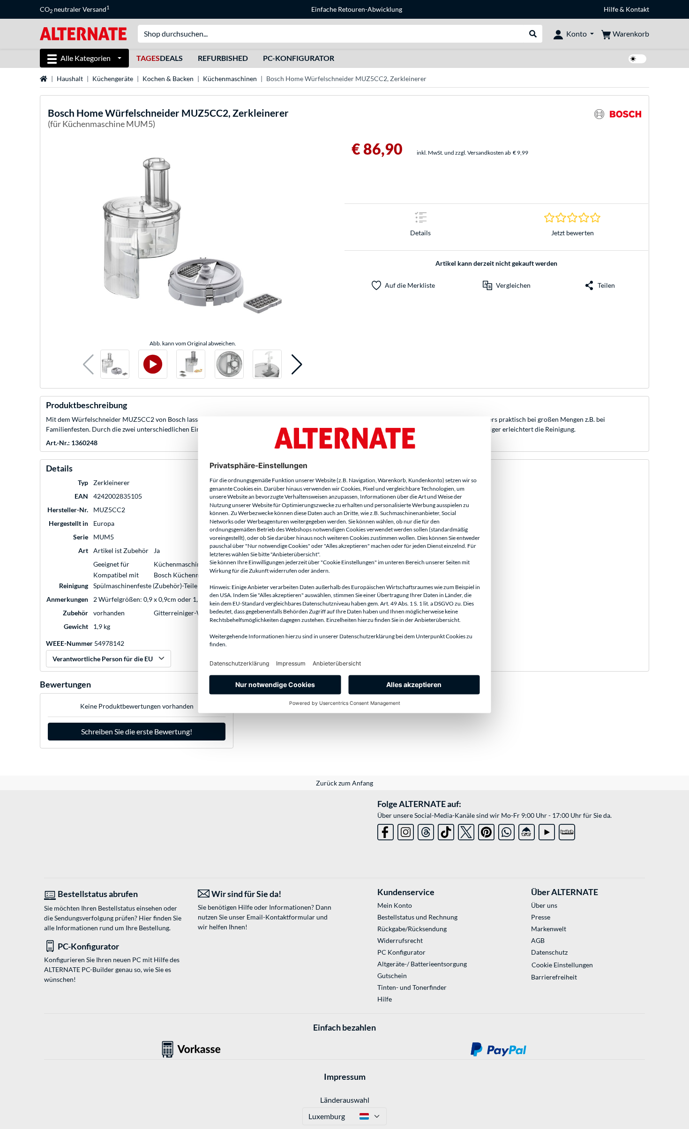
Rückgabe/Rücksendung (412, 929)
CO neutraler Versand (74, 9)
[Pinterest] (486, 830)
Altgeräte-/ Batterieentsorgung (422, 964)
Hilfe (611, 9)
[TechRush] (526, 830)
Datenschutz (549, 952)
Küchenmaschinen (230, 78)
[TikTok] (446, 830)
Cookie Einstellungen (562, 965)
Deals (159, 57)
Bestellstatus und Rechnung (417, 917)
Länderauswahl (344, 1099)
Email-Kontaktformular (281, 917)
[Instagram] (405, 830)
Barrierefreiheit (554, 977)
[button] (88, 364)
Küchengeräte (112, 78)
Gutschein (392, 975)
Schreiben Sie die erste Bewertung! (136, 731)
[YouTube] (547, 830)
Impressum (345, 1076)
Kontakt (637, 9)
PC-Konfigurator (298, 57)
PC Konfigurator (401, 952)
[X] (466, 830)
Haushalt (70, 78)
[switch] (637, 58)
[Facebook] (385, 830)
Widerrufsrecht (400, 940)
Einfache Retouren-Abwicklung (356, 9)
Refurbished (223, 57)
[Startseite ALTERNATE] (83, 33)
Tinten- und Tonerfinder (412, 987)
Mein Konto (394, 905)
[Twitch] (567, 830)
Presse (540, 917)
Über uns (544, 905)
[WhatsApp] (506, 830)
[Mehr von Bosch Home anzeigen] (617, 120)
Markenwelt (548, 929)
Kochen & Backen (168, 78)
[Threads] (426, 830)
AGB (538, 940)
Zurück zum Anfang (344, 783)
